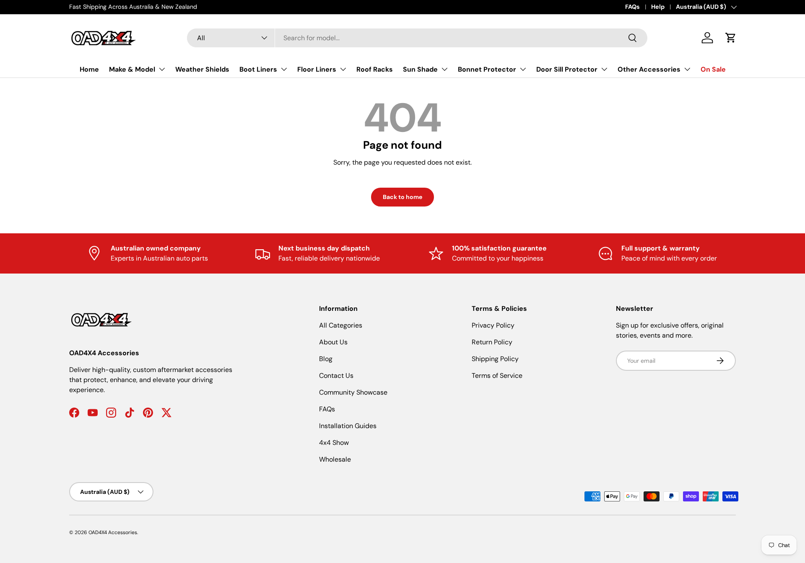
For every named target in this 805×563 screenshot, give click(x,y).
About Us (333, 342)
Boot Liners (258, 69)
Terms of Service (497, 375)
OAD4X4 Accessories (112, 532)
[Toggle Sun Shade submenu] (444, 69)
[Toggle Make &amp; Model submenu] (162, 69)
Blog (325, 358)
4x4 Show (334, 442)
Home (89, 69)
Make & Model (132, 69)
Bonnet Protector (487, 69)
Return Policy (492, 342)
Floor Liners (316, 69)
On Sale (713, 69)
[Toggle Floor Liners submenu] (343, 69)
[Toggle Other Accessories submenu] (687, 69)
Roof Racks (374, 69)
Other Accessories (649, 69)
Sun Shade (420, 69)
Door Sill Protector (566, 69)
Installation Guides (348, 425)
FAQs (632, 6)
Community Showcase (353, 392)
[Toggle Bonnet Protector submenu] (523, 69)
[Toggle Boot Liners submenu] (284, 69)
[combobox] (417, 37)
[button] (731, 37)
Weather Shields (202, 69)
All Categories (340, 325)
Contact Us (336, 375)
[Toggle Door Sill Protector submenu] (604, 69)
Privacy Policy (493, 325)
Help (658, 6)
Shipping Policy (495, 358)
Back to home (402, 197)
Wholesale (335, 459)
